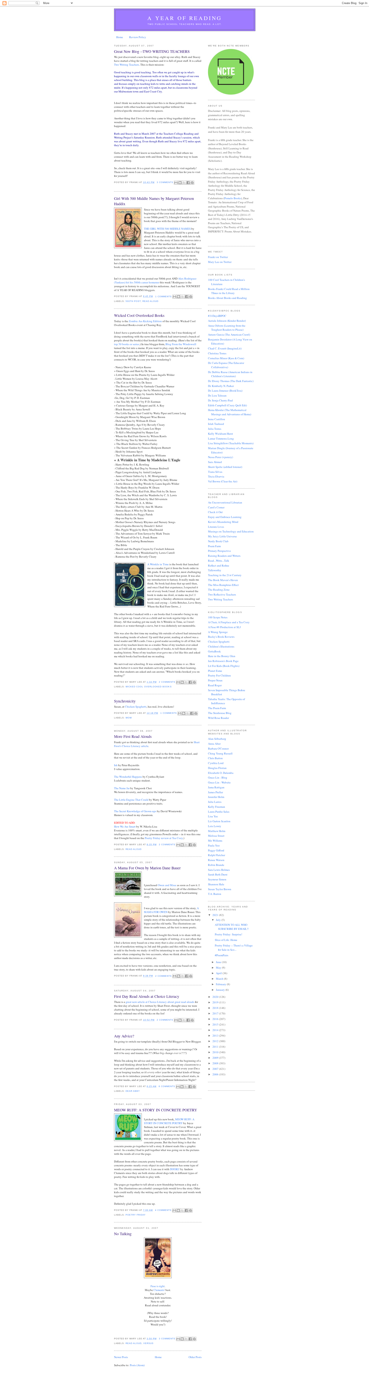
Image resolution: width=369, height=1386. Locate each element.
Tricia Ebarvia (216, 476)
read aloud (150, 301)
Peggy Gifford (216, 850)
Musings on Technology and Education (231, 531)
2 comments (167, 682)
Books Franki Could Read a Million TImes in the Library (229, 291)
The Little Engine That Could (131, 800)
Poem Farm (214, 546)
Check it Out (215, 512)
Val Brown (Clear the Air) (222, 481)
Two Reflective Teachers (222, 594)
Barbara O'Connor (218, 748)
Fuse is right (158, 1286)
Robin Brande (216, 865)
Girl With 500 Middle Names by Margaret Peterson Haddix (154, 201)
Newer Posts (121, 1357)
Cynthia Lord (216, 763)
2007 (215, 1069)
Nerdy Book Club (218, 541)
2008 (215, 1063)
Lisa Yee (213, 816)
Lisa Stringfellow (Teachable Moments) (230, 443)
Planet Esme (215, 671)
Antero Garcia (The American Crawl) (229, 334)
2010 (215, 1052)
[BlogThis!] (180, 182)
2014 (215, 1030)
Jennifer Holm (216, 797)
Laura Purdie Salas (218, 811)
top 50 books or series (126, 344)
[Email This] (176, 182)
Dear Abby (133, 1091)
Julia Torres (214, 429)
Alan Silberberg (217, 739)
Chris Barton (215, 758)
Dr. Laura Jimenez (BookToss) (225, 390)
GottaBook (214, 651)
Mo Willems (215, 840)
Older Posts (195, 1357)
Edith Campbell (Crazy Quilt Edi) (227, 405)
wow (129, 718)
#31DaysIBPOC (217, 316)
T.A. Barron (214, 894)
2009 (215, 1058)
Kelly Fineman (216, 807)
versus (148, 1343)
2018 (215, 1008)
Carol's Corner (216, 507)
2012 (215, 1041)
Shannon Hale (216, 884)
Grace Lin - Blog (217, 777)
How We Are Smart (125, 826)
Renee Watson (216, 860)
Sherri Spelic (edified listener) (225, 467)
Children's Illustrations (221, 646)
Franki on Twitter (218, 257)
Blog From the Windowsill (180, 344)
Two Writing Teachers (126, 64)
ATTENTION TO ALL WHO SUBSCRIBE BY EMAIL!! (232, 927)
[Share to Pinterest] (192, 182)
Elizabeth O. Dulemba (220, 773)
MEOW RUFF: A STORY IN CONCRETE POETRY (155, 1109)
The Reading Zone (219, 589)
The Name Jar (122, 788)
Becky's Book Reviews (221, 637)
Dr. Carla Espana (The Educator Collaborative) (226, 365)
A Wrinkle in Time (158, 564)
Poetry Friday (136, 1215)
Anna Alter (214, 744)
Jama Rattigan (216, 787)
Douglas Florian (217, 768)
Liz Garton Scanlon (219, 821)
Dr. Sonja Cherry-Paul (220, 400)
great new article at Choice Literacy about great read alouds (160, 1002)
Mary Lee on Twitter (219, 262)
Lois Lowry (214, 826)
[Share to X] (184, 182)
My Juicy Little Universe (222, 536)
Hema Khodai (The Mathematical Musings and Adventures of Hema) (229, 412)
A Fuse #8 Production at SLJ (224, 627)
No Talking (123, 1233)
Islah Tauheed (216, 424)
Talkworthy (214, 570)
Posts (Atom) (137, 1365)
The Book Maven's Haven (223, 580)
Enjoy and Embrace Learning (225, 517)
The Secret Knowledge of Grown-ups (135, 811)
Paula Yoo (214, 845)
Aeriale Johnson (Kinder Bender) (227, 321)
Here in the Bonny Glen (221, 656)
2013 (215, 1035)
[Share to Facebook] (188, 182)
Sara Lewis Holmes (219, 870)
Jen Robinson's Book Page (223, 661)
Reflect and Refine (218, 565)
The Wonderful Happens (128, 777)
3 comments (165, 182)
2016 (215, 1019)
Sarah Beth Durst (217, 874)
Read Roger (215, 685)
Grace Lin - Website (219, 782)
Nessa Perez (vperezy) (220, 457)
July (218, 920)
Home (119, 37)
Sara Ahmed (215, 462)
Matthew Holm (216, 831)
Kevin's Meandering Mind (223, 522)
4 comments (163, 1210)
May (219, 967)
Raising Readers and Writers (224, 556)
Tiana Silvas (215, 472)
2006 (215, 1074)
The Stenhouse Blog (219, 713)
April (219, 973)
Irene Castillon (216, 419)
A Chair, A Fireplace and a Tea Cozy (229, 622)
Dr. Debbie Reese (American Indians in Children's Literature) (230, 374)
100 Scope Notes (217, 617)
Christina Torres (217, 353)
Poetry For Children (219, 675)
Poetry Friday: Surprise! (228, 934)
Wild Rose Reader (218, 718)
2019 (215, 1002)
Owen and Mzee (167, 885)
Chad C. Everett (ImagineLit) (225, 348)
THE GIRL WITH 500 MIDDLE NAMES (167, 229)
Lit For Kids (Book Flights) (223, 666)
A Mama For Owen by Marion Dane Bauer (147, 867)
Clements (159, 1290)
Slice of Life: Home (226, 940)
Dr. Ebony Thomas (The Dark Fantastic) (230, 381)
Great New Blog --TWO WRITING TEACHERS (152, 51)
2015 (215, 1024)
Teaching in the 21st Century (225, 575)
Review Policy (137, 37)
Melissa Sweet (216, 836)
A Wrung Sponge (218, 632)
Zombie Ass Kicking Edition (145, 321)
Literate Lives (216, 527)
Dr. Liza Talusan (217, 395)
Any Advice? (124, 1035)
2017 (215, 1013)
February (221, 984)
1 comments (163, 296)
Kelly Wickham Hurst (220, 434)
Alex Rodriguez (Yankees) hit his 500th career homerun (155, 280)
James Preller (215, 792)
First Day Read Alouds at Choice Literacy (146, 996)
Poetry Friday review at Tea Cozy (164, 838)
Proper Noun (215, 680)
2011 (215, 1047)
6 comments (167, 1086)
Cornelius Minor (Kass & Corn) (226, 358)
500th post (133, 301)
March (220, 979)
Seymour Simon (217, 879)
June (219, 962)
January (221, 990)
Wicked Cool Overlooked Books (139, 315)
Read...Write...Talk (218, 560)
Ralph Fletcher (216, 855)
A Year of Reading (184, 18)
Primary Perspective (219, 551)
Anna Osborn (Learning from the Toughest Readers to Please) (226, 328)
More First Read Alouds (133, 736)
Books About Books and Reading (227, 298)
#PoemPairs (221, 955)
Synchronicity (125, 701)
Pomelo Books (232, 198)
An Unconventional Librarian (225, 502)
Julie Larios (214, 802)
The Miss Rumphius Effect (223, 585)
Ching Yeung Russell (220, 753)
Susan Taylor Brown (219, 889)
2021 (215, 915)
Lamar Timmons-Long (221, 438)
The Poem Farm (217, 708)
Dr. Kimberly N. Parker (221, 386)
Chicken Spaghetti (135, 706)
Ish (115, 765)
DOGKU (175, 1169)
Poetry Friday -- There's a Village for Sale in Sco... (234, 947)
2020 (215, 997)
